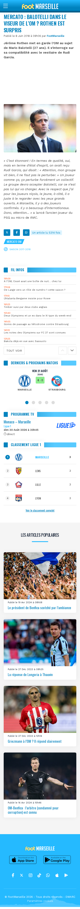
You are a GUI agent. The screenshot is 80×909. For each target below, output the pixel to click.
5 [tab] (53, 402)
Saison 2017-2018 (20, 249)
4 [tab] (46, 402)
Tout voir (14, 350)
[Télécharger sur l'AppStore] (23, 863)
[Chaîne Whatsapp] (48, 875)
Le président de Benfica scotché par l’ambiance (39, 607)
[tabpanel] (40, 383)
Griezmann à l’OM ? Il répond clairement (35, 741)
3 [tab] (40, 402)
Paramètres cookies (40, 900)
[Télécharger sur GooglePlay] (57, 863)
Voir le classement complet (40, 510)
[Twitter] (7, 232)
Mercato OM (14, 241)
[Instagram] (30, 875)
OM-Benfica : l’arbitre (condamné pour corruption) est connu (33, 810)
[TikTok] (39, 875)
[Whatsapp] (26, 232)
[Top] (69, 900)
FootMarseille (55, 35)
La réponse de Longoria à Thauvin (30, 674)
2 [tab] (33, 402)
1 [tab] (27, 402)
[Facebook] (16, 232)
